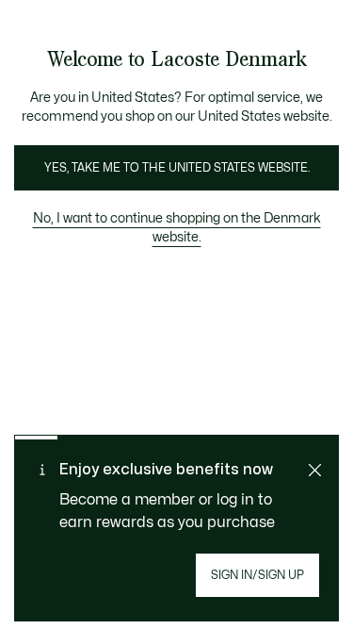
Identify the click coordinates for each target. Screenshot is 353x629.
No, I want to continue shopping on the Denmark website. (177, 227)
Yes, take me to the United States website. (177, 168)
